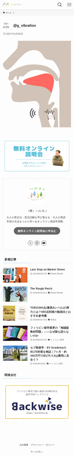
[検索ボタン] (60, 4)
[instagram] (37, 243)
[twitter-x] (30, 243)
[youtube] (43, 243)
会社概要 (24, 444)
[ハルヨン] (12, 4)
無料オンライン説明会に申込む (37, 231)
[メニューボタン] (69, 4)
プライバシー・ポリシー (42, 444)
